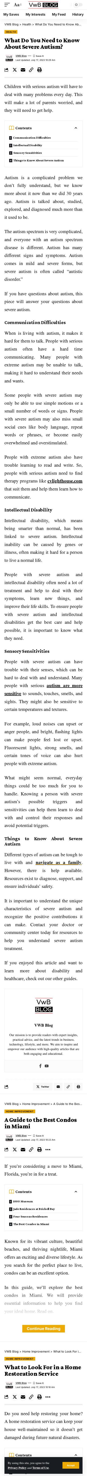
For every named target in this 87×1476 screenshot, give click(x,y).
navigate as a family (59, 862)
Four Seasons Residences (30, 1216)
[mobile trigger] (8, 5)
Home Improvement (20, 1111)
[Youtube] (47, 1066)
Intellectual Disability (27, 145)
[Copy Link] (31, 70)
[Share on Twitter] (15, 70)
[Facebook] (40, 1066)
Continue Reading (43, 1328)
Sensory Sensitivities (27, 152)
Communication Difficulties (32, 137)
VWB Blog (21, 55)
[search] (66, 4)
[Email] (23, 70)
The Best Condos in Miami (31, 1224)
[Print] (39, 70)
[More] (48, 1149)
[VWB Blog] (43, 4)
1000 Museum (23, 1201)
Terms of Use (40, 1468)
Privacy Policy (17, 1468)
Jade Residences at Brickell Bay (34, 1209)
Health (11, 32)
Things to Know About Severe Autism (38, 160)
